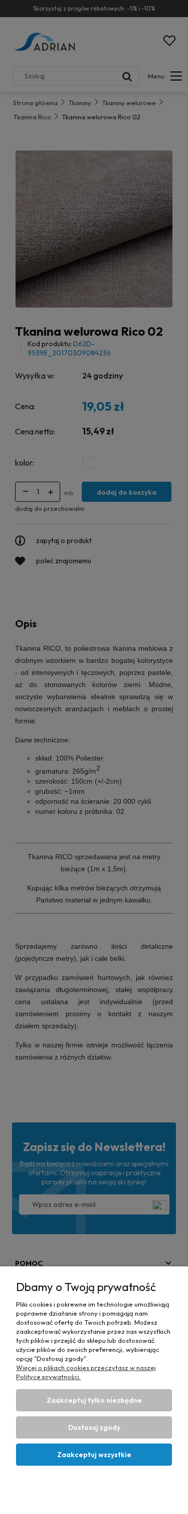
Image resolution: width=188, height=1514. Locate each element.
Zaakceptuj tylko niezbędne (94, 1400)
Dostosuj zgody (94, 1427)
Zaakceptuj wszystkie (94, 1454)
